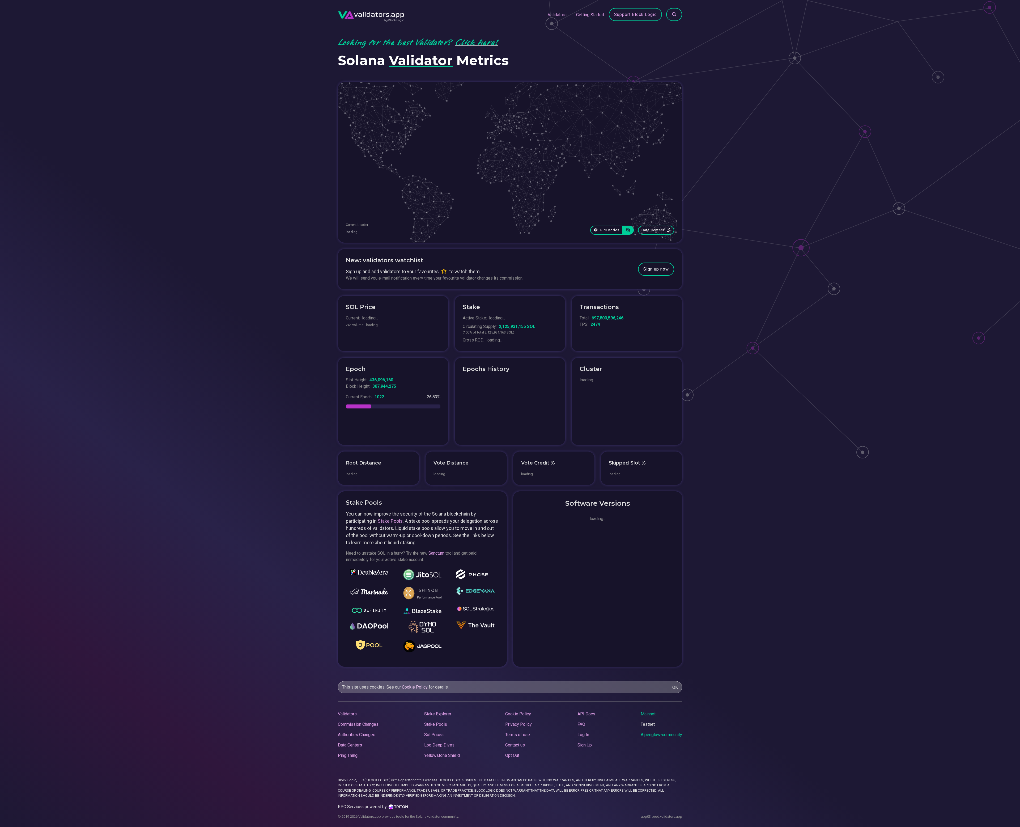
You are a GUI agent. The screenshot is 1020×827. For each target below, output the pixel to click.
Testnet (648, 724)
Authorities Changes (356, 734)
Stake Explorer (437, 713)
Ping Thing (348, 755)
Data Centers (653, 230)
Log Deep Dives (439, 745)
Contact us (515, 745)
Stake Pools (390, 521)
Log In (583, 734)
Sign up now (656, 269)
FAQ (581, 724)
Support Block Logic (635, 14)
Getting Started (590, 14)
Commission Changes (358, 724)
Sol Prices (434, 734)
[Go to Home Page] (371, 15)
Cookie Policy (415, 687)
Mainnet (648, 713)
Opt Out (512, 755)
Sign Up (584, 745)
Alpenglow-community (661, 734)
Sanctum (436, 553)
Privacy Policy (518, 724)
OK (675, 687)
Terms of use (517, 734)
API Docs (586, 713)
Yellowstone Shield (442, 755)
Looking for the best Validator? (418, 42)
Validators (557, 14)
